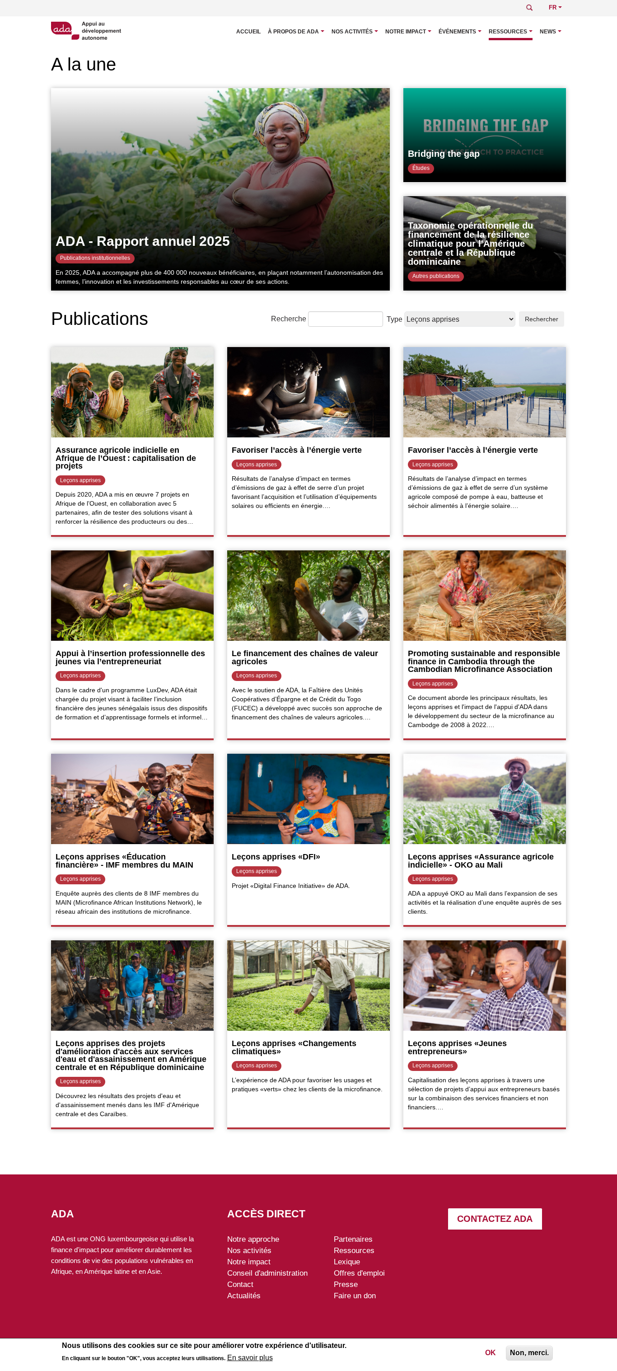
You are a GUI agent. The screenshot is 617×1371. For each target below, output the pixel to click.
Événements (457, 31)
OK (490, 1353)
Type (394, 319)
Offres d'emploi (359, 1273)
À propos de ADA (293, 31)
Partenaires (353, 1239)
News (548, 31)
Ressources (508, 31)
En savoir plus (250, 1358)
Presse (346, 1284)
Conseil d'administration (267, 1273)
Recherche (288, 319)
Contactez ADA (495, 1219)
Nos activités (352, 31)
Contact (240, 1284)
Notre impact (405, 31)
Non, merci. (529, 1353)
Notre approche (253, 1239)
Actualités (244, 1295)
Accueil (248, 31)
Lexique (347, 1262)
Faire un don (355, 1295)
